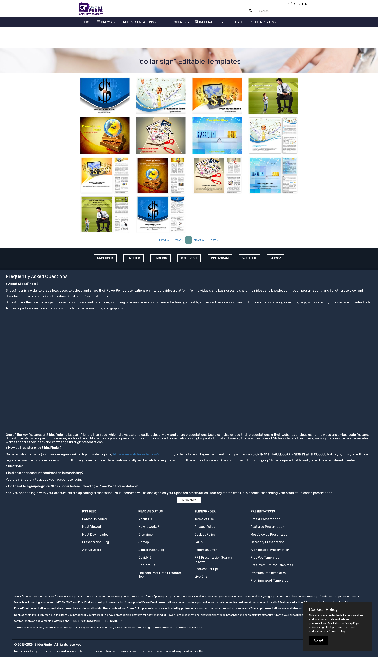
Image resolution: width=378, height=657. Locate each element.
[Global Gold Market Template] (105, 135)
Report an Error (206, 550)
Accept (318, 640)
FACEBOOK (105, 258)
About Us (145, 519)
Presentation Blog (95, 542)
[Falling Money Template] (161, 95)
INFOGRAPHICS (209, 22)
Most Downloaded (95, 534)
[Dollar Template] (105, 95)
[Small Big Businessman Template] (273, 95)
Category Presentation (267, 542)
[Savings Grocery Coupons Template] (161, 135)
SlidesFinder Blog (151, 550)
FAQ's (199, 542)
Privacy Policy (205, 527)
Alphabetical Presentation (270, 550)
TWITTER (133, 258)
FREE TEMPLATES (174, 22)
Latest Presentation (265, 519)
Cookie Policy (337, 631)
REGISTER (300, 4)
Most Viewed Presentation (270, 534)
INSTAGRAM (220, 258)
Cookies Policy (205, 534)
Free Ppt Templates (265, 557)
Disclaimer (146, 534)
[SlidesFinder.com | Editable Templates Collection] (92, 8)
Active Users (91, 550)
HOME (87, 22)
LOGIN (285, 4)
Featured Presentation (267, 527)
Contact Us (146, 565)
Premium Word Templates (269, 580)
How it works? (148, 527)
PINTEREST (189, 258)
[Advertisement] (189, 38)
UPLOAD (235, 22)
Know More (189, 499)
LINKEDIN (160, 258)
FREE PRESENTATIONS (137, 22)
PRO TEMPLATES (262, 22)
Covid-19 (145, 557)
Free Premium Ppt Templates (272, 565)
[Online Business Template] (217, 95)
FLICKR (276, 258)
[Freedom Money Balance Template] (217, 135)
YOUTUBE (249, 258)
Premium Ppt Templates (268, 573)
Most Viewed (91, 527)
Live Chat (202, 576)
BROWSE (107, 22)
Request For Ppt (206, 569)
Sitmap (143, 542)
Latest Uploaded (94, 519)
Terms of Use (204, 519)
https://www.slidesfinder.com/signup (140, 454)
